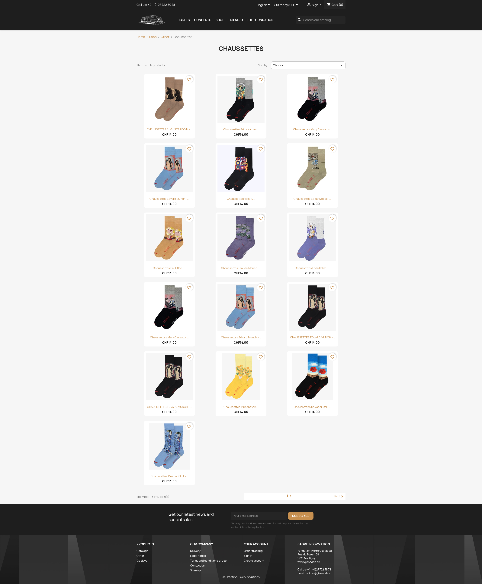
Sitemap (195, 570)
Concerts (202, 20)
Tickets (183, 20)
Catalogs (142, 551)
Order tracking (253, 551)
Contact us (197, 565)
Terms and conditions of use (208, 560)
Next (339, 496)
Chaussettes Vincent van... (240, 407)
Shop (220, 20)
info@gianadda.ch (320, 573)
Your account (256, 544)
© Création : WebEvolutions (241, 577)
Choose (308, 65)
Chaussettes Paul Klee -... (169, 268)
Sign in (248, 556)
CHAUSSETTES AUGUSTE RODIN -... (169, 129)
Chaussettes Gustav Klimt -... (169, 476)
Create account (254, 560)
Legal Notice (198, 556)
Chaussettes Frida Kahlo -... (241, 129)
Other (140, 556)
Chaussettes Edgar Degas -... (313, 198)
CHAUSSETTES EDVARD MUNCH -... (312, 337)
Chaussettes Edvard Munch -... (169, 198)
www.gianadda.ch (308, 562)
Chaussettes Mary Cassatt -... (312, 129)
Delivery (195, 551)
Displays (142, 560)
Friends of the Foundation (251, 20)
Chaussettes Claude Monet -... (241, 268)
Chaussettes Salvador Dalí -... (312, 407)
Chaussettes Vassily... (241, 198)
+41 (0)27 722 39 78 (161, 5)
